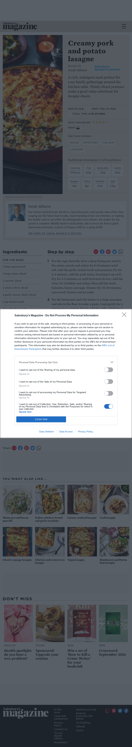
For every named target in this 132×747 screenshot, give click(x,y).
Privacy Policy (85, 431)
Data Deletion (46, 431)
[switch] (108, 369)
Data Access (66, 431)
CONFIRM (41, 419)
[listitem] (66, 362)
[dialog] (66, 373)
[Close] (125, 315)
